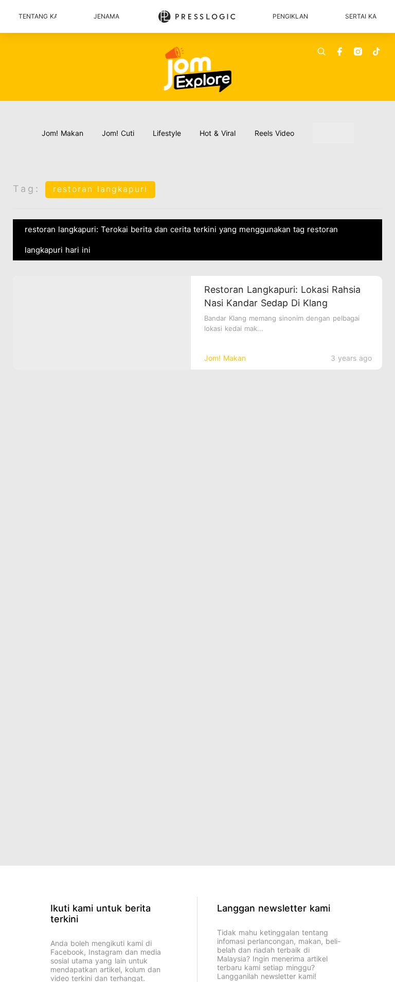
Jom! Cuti (118, 133)
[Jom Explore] (197, 69)
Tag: (26, 188)
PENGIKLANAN (290, 16)
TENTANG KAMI (38, 16)
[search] (321, 51)
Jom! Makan (62, 133)
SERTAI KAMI (360, 16)
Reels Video (274, 133)
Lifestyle (167, 133)
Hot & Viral (218, 133)
